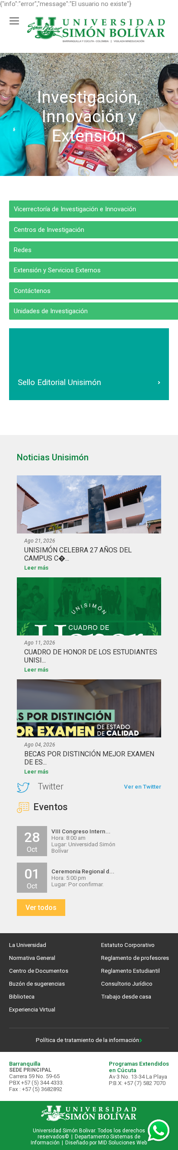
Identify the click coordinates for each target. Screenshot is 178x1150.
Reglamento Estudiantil (130, 971)
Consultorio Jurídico (127, 983)
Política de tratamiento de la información (87, 1040)
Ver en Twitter (142, 786)
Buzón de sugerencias (37, 983)
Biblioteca (22, 996)
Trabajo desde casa (126, 996)
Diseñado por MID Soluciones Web (106, 1143)
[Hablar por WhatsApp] (159, 1131)
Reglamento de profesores (135, 958)
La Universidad (27, 945)
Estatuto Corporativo (128, 945)
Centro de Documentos (38, 971)
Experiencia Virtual (32, 1009)
